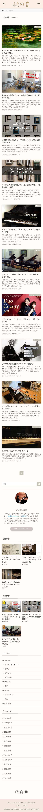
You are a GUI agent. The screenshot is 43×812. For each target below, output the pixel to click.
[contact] (26, 792)
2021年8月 (8, 764)
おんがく (7, 660)
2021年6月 (8, 773)
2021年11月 (8, 760)
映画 (6, 699)
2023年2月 (8, 718)
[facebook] (17, 792)
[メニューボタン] (38, 4)
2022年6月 (8, 737)
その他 (6, 690)
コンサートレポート (11, 665)
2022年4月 (8, 741)
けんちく (7, 682)
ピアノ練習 (8, 677)
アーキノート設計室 (21, 805)
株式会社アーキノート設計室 (17, 516)
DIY (6, 686)
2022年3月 (8, 746)
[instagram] (21, 792)
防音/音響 (7, 703)
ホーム (10, 802)
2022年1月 (8, 750)
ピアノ (7, 669)
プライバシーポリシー (19, 802)
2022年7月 (8, 732)
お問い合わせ (31, 802)
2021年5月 (8, 778)
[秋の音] (21, 4)
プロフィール (9, 695)
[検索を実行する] (39, 484)
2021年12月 (8, 755)
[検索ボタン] (4, 4)
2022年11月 (8, 727)
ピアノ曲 (8, 673)
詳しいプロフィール (21, 529)
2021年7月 (8, 769)
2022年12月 (8, 723)
